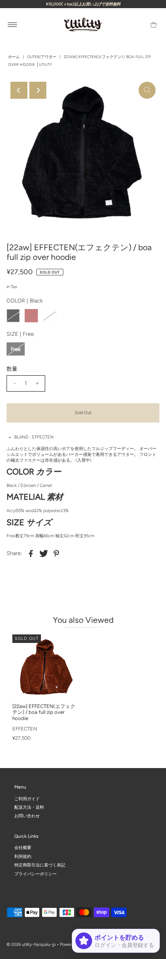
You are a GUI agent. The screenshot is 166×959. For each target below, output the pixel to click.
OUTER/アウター (41, 56)
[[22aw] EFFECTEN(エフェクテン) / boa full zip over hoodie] (44, 666)
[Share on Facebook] (31, 553)
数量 (12, 369)
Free (15, 349)
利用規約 (22, 856)
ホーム (14, 56)
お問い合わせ (27, 815)
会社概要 (22, 847)
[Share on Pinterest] (56, 553)
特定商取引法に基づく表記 (39, 865)
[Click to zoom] (147, 90)
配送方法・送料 (29, 807)
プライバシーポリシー (35, 873)
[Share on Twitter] (43, 553)
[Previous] (18, 90)
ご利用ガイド (27, 798)
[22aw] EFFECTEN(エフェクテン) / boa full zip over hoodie (43, 712)
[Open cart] (153, 24)
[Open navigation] (13, 24)
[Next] (37, 90)
